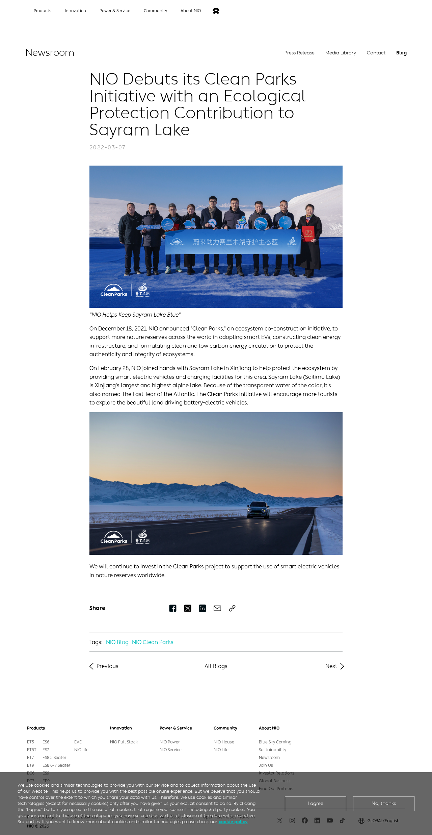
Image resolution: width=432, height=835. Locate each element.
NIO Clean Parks (152, 642)
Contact (376, 53)
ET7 (30, 757)
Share (97, 608)
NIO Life (221, 749)
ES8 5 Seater (54, 757)
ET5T (31, 749)
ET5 (30, 742)
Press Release (300, 53)
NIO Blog (117, 642)
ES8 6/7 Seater (56, 765)
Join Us (266, 765)
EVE (78, 742)
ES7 (46, 749)
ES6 (46, 742)
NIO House (224, 742)
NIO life (81, 749)
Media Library (340, 53)
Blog (401, 53)
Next (331, 666)
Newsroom (269, 757)
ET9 (30, 765)
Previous (107, 666)
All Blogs (216, 666)
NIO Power (170, 742)
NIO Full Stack (124, 742)
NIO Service (171, 749)
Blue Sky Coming (275, 742)
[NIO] (216, 11)
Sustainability (272, 749)
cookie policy (233, 821)
